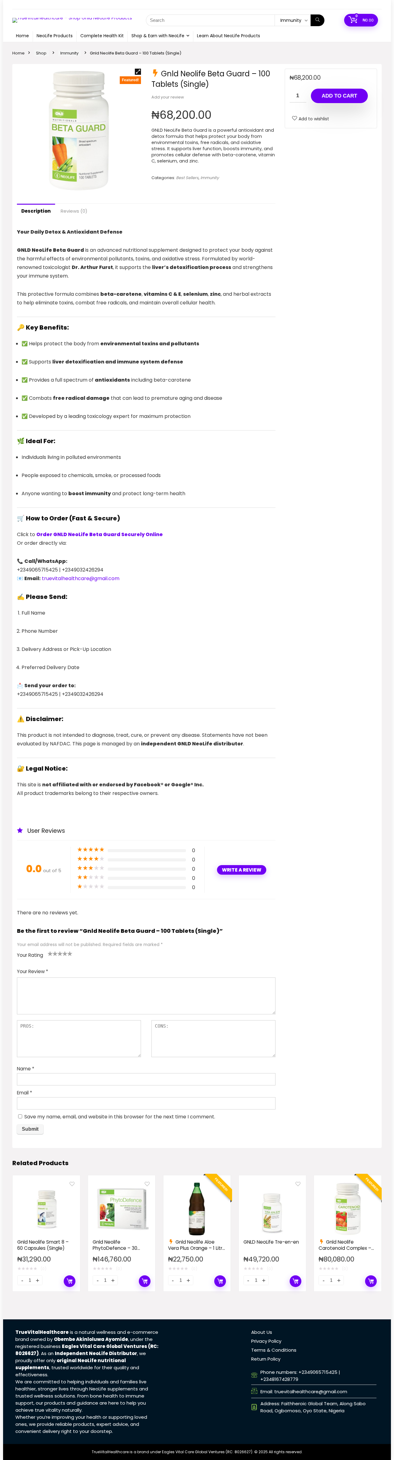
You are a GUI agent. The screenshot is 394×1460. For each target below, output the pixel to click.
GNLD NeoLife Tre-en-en (271, 1242)
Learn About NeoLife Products (228, 36)
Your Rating (30, 955)
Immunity (69, 53)
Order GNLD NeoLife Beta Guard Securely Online (99, 534)
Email (24, 1092)
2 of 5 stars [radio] (53, 953)
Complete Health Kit (102, 36)
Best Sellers (187, 177)
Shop (41, 53)
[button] (138, 72)
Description (36, 211)
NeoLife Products (55, 36)
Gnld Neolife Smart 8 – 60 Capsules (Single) (43, 1245)
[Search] (317, 20)
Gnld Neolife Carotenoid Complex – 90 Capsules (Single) (345, 1248)
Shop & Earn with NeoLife (157, 36)
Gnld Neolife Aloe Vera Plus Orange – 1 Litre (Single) (196, 1248)
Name (25, 1068)
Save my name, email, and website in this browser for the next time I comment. (119, 1116)
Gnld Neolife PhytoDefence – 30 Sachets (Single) (115, 1248)
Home (22, 36)
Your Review (32, 971)
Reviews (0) (74, 211)
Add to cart (339, 96)
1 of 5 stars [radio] (50, 953)
